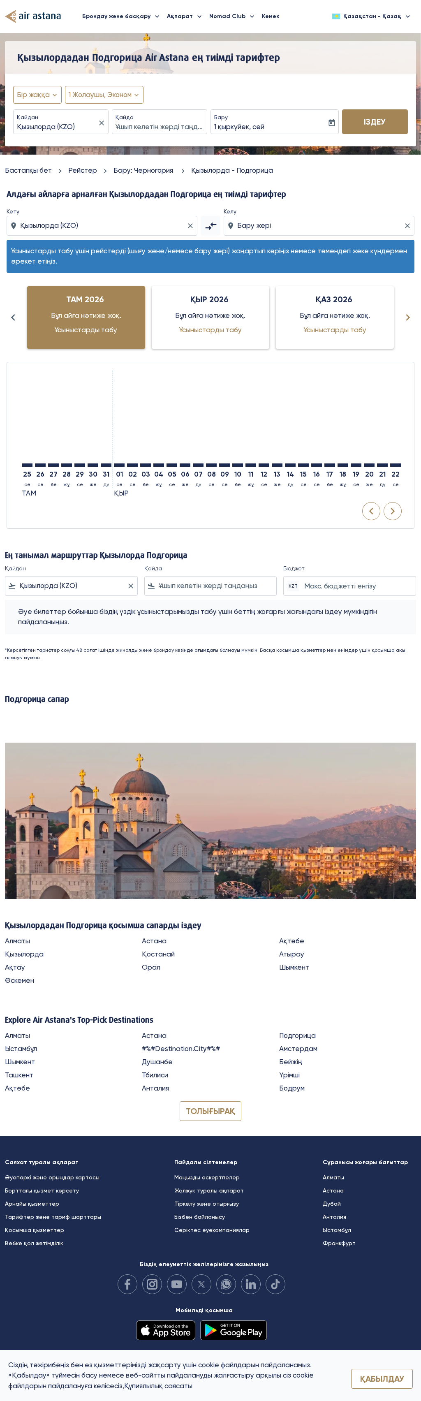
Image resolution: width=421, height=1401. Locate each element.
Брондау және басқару (121, 16)
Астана (154, 941)
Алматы (17, 941)
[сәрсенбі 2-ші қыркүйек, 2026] (132, 465)
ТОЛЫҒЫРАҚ (210, 1111)
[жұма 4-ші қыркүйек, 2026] (158, 465)
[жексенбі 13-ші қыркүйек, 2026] (277, 465)
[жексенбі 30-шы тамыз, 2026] (93, 465)
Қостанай (158, 954)
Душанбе (157, 1062)
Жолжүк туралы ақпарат (209, 1190)
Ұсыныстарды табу (86, 330)
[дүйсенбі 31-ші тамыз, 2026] (106, 465)
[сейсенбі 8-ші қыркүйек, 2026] (211, 465)
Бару (221, 117)
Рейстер (82, 170)
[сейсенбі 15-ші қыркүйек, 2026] (303, 465)
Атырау (291, 954)
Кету (13, 211)
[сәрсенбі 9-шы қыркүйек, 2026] (224, 465)
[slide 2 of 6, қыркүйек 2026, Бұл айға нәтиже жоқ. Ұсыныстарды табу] (211, 317)
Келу (230, 211)
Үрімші (289, 1075)
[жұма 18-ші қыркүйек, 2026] (343, 465)
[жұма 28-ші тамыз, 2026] (66, 465)
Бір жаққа (33, 94)
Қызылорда (24, 954)
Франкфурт (339, 1243)
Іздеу (375, 122)
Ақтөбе (291, 941)
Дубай (332, 1203)
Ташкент (19, 1075)
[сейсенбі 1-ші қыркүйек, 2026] (119, 465)
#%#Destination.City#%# (181, 1048)
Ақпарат (185, 16)
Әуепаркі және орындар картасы (52, 1177)
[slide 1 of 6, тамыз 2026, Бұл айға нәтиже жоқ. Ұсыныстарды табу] (86, 317)
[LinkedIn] (251, 1284)
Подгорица (297, 1035)
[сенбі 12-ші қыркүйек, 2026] (264, 465)
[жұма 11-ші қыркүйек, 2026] (250, 465)
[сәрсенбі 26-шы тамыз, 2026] (40, 465)
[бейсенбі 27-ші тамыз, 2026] (53, 465)
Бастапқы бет (28, 170)
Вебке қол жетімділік (34, 1243)
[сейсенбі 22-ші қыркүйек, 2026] (395, 465)
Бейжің (290, 1062)
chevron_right (407, 317)
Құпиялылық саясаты (158, 1386)
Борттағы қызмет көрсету (42, 1190)
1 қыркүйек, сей (239, 127)
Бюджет (294, 568)
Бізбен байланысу (199, 1216)
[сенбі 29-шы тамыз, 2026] (79, 465)
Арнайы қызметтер (32, 1203)
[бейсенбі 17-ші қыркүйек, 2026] (329, 465)
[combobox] (57, 127)
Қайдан (27, 117)
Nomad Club (232, 16)
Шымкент (294, 967)
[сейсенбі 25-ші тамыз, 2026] (27, 465)
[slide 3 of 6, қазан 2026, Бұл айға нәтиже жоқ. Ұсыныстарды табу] (335, 317)
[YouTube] (177, 1284)
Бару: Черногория (144, 170)
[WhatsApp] (226, 1284)
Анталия (155, 1088)
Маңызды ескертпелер (207, 1177)
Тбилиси (155, 1075)
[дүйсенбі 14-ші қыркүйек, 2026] (290, 465)
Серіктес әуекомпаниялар (212, 1230)
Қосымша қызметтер (34, 1230)
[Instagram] (152, 1284)
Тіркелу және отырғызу (206, 1203)
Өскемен (19, 980)
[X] (201, 1284)
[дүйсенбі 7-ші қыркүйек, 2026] (198, 465)
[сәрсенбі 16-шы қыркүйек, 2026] (316, 465)
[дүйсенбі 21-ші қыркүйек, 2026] (382, 465)
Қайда (125, 117)
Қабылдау (382, 1379)
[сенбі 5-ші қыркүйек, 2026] (172, 465)
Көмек (271, 16)
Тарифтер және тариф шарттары (53, 1216)
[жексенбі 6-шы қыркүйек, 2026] (185, 465)
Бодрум (292, 1088)
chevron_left (13, 317)
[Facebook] (127, 1284)
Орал (151, 967)
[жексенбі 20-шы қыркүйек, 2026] (369, 465)
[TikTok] (275, 1284)
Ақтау (15, 967)
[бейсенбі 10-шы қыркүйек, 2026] (237, 465)
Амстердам (298, 1048)
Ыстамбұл (21, 1048)
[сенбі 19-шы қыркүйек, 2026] (356, 465)
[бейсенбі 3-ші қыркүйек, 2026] (145, 465)
